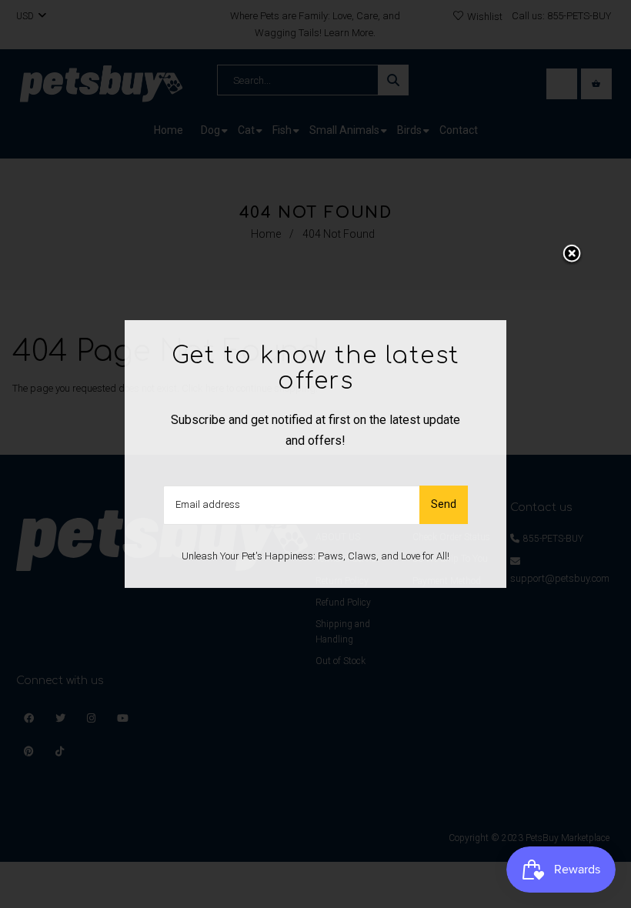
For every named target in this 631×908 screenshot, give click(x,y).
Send (443, 505)
